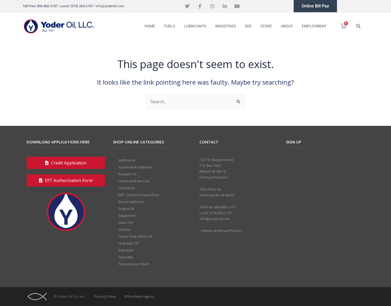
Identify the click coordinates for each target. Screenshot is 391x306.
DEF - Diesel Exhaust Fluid (138, 194)
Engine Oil (126, 208)
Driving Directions (213, 177)
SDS (248, 26)
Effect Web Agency (140, 296)
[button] (358, 26)
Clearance (126, 187)
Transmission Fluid (133, 264)
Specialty (125, 257)
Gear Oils (126, 222)
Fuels (169, 26)
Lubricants (195, 26)
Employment (314, 26)
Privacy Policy (105, 296)
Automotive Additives (135, 167)
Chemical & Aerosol (133, 181)
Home (149, 26)
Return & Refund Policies (222, 230)
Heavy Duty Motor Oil (135, 236)
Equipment (127, 215)
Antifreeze (126, 160)
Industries (225, 26)
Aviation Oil (127, 174)
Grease (124, 229)
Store (266, 26)
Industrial (126, 250)
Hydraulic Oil (128, 243)
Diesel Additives (131, 201)
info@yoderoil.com (110, 6)
